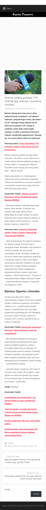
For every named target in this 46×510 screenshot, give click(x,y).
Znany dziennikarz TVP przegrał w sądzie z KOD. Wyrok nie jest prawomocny (22, 147)
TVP (35, 446)
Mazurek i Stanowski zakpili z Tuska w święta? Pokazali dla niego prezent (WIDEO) (21, 232)
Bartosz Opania (13, 446)
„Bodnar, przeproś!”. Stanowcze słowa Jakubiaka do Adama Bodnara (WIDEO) (21, 197)
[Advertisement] (23, 42)
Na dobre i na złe (26, 446)
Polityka (11, 443)
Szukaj (7, 489)
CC (34, 109)
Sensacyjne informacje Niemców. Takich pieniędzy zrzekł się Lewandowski (23, 330)
